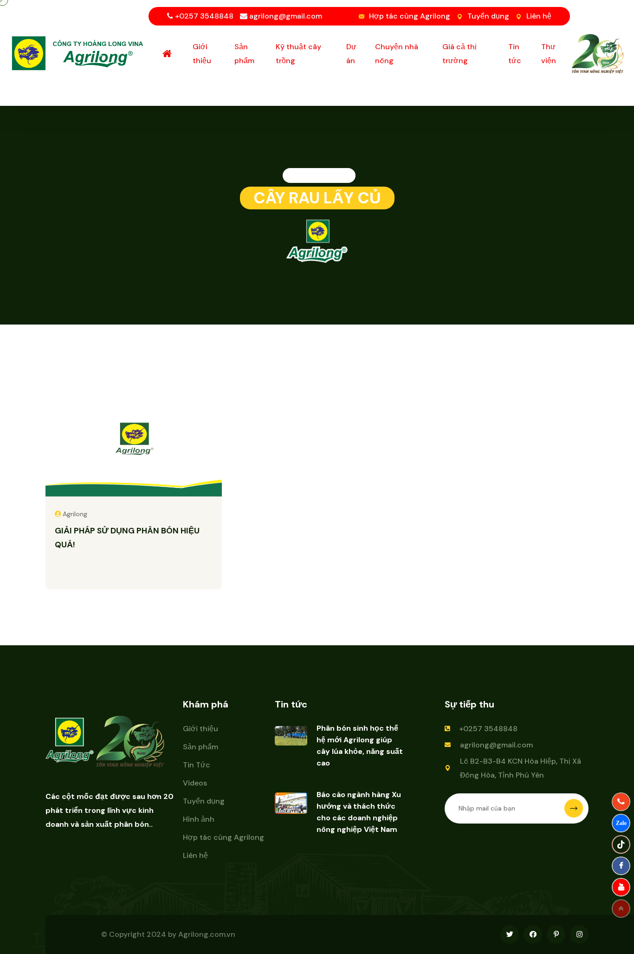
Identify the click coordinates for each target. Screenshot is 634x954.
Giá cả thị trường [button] (459, 53)
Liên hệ (538, 16)
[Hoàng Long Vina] (621, 823)
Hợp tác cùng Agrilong (409, 16)
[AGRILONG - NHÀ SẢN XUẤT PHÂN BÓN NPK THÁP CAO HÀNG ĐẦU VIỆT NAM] (79, 52)
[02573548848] (621, 801)
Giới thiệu (200, 728)
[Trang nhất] (168, 54)
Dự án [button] (351, 53)
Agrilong (75, 514)
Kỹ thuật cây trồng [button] (298, 53)
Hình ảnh (198, 819)
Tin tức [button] (514, 53)
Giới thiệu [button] (202, 53)
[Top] (621, 908)
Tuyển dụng (488, 16)
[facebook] (621, 865)
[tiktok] (621, 844)
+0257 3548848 (488, 728)
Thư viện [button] (548, 53)
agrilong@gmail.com (496, 745)
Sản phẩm (200, 747)
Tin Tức (196, 765)
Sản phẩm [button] (244, 53)
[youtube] (621, 887)
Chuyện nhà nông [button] (396, 53)
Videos (195, 783)
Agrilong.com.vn (206, 934)
